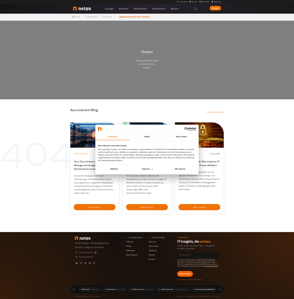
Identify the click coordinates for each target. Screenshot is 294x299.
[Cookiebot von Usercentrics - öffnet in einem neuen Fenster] (186, 129)
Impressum (180, 296)
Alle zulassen (180, 169)
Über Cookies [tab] (181, 137)
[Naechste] (220, 289)
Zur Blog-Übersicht (215, 112)
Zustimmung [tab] (112, 137)
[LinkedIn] (77, 263)
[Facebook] (81, 263)
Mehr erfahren (94, 207)
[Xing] (85, 263)
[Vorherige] (74, 289)
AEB (218, 296)
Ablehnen (114, 169)
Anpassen (146, 169)
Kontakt (215, 8)
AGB (213, 296)
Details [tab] (147, 137)
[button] (195, 9)
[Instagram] (90, 263)
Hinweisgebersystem (191, 296)
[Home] (82, 8)
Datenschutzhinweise (211, 266)
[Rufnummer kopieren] (95, 252)
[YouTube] (94, 263)
